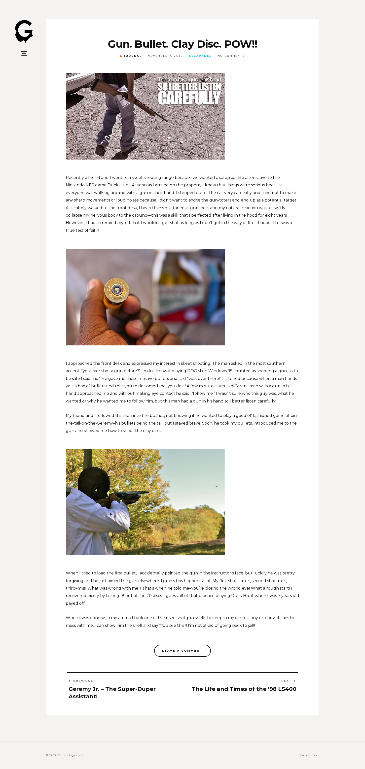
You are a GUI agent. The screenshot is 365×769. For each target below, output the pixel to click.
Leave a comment (182, 650)
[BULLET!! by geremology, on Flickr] (182, 296)
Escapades (200, 56)
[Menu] (24, 53)
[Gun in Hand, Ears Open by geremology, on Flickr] (182, 116)
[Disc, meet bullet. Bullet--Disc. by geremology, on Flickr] (182, 502)
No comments (231, 56)
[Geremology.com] (24, 32)
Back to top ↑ (309, 755)
